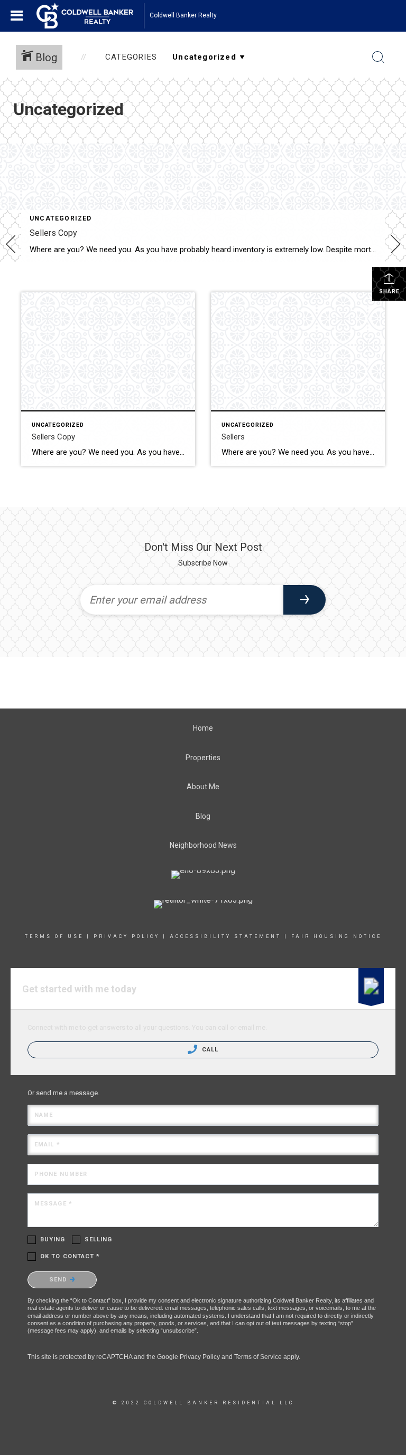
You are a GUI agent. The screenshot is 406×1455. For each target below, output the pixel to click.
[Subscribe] (304, 600)
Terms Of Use (54, 936)
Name (43, 1115)
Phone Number (60, 1174)
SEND (59, 1279)
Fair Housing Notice (336, 936)
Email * (47, 1144)
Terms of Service (258, 1357)
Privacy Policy (127, 936)
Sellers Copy (53, 233)
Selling (99, 1239)
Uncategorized (61, 218)
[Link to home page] (90, 16)
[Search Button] (378, 57)
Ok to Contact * (70, 1256)
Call (209, 1049)
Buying (53, 1239)
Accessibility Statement (225, 936)
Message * (53, 1203)
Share (389, 291)
